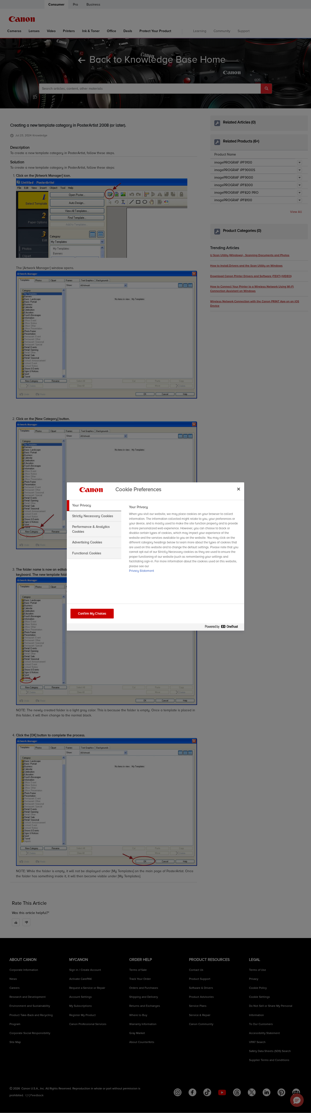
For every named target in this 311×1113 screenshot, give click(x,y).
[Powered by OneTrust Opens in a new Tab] (223, 628)
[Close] (238, 489)
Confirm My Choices (92, 614)
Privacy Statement (141, 571)
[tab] (94, 505)
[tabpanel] (184, 540)
